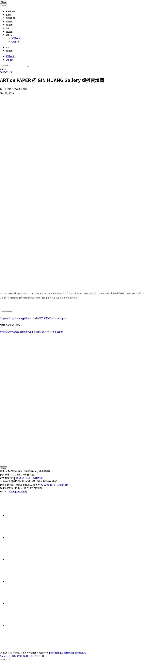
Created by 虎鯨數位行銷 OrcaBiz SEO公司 (22, 656)
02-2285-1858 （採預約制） (54, 484)
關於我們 (9, 21)
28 (10, 72)
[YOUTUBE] (27, 625)
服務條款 (68, 652)
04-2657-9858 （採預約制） (29, 478)
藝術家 (8, 14)
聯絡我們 (9, 25)
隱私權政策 (56, 652)
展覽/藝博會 (10, 11)
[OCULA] (27, 515)
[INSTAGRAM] (27, 581)
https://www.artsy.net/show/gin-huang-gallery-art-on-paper (31, 331)
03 (7, 72)
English (15, 41)
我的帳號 (9, 31)
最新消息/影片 (11, 18)
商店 (7, 28)
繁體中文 (9, 35)
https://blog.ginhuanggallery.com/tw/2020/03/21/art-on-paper (33, 318)
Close (3, 468)
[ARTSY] (27, 537)
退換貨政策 (80, 652)
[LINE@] (27, 559)
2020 (2, 72)
